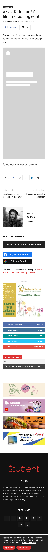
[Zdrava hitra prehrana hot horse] (24, 430)
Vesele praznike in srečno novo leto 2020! (13, 195)
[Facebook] (13, 177)
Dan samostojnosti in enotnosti (35, 195)
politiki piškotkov (29, 542)
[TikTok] (33, 518)
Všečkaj (40, 324)
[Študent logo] (24, 468)
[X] (20, 177)
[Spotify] (26, 518)
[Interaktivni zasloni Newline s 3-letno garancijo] (24, 446)
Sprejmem (9, 548)
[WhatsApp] (26, 177)
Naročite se (38, 347)
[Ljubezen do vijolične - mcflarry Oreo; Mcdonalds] (24, 414)
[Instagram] (13, 518)
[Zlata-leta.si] (23, 316)
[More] (34, 27)
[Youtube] (20, 524)
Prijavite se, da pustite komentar (24, 244)
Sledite (40, 330)
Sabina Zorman (13, 21)
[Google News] (27, 524)
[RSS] (20, 518)
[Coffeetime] (24, 398)
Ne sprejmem (24, 548)
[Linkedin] (32, 177)
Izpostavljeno (7, 7)
